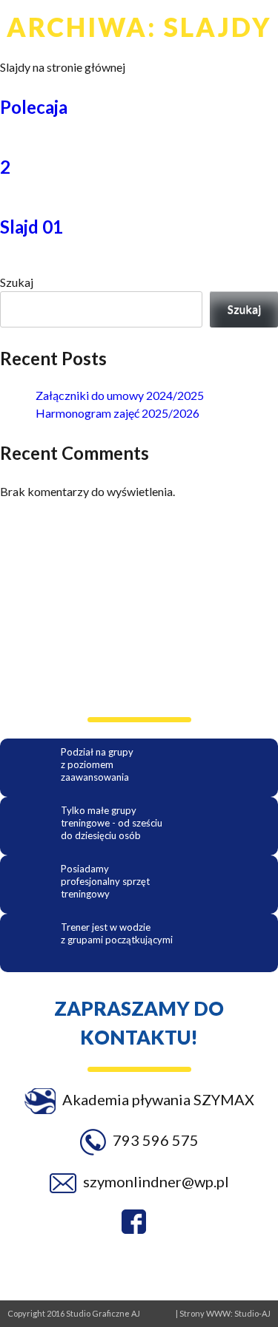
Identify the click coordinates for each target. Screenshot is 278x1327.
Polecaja (33, 107)
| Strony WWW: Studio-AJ (223, 1313)
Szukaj (16, 282)
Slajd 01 (31, 226)
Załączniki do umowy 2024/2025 (120, 395)
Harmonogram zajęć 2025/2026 (117, 413)
